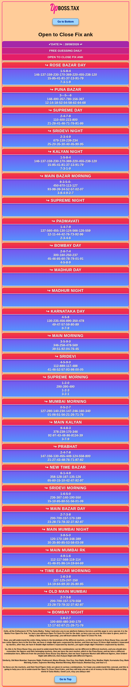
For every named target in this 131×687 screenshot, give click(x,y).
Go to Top (65, 679)
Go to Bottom (66, 21)
